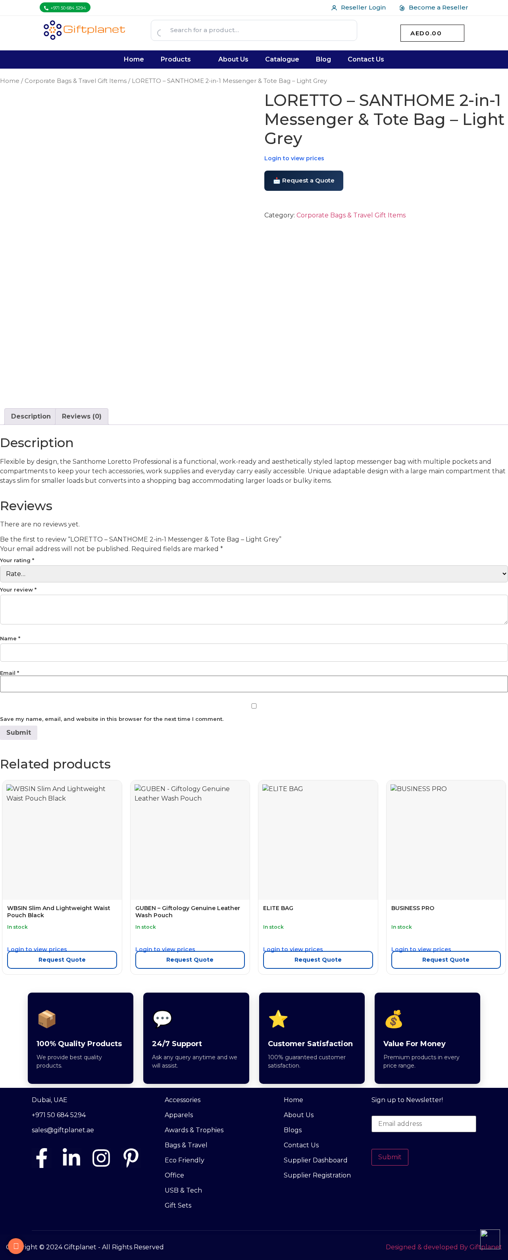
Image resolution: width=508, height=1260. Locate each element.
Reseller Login (363, 7)
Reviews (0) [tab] (82, 416)
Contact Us (366, 59)
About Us (233, 59)
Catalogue (282, 59)
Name (10, 638)
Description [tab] (31, 416)
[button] (181, 59)
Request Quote (62, 959)
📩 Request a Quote (304, 180)
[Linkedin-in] (71, 1158)
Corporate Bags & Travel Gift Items (76, 81)
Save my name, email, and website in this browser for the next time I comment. (111, 719)
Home (134, 59)
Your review (18, 589)
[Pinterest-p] (131, 1158)
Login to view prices (294, 158)
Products (176, 59)
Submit (390, 1157)
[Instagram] (101, 1158)
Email (9, 673)
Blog (323, 59)
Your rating (17, 560)
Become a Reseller (438, 7)
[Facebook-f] (42, 1158)
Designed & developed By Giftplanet (444, 1247)
